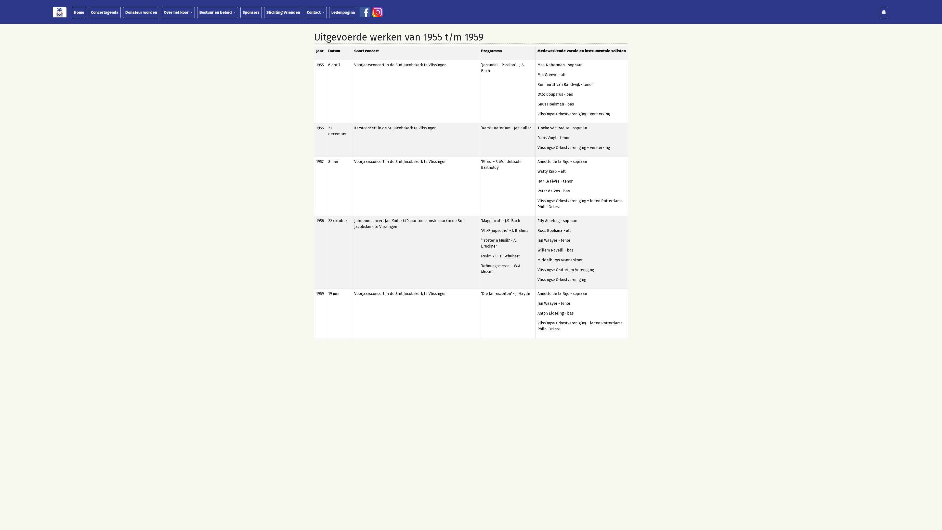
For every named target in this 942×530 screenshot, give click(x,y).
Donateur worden (141, 12)
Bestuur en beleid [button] (216, 12)
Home (79, 12)
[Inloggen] (884, 12)
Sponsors (251, 12)
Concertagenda (104, 12)
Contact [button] (314, 12)
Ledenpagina (343, 12)
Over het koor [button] (177, 12)
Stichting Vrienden (283, 12)
